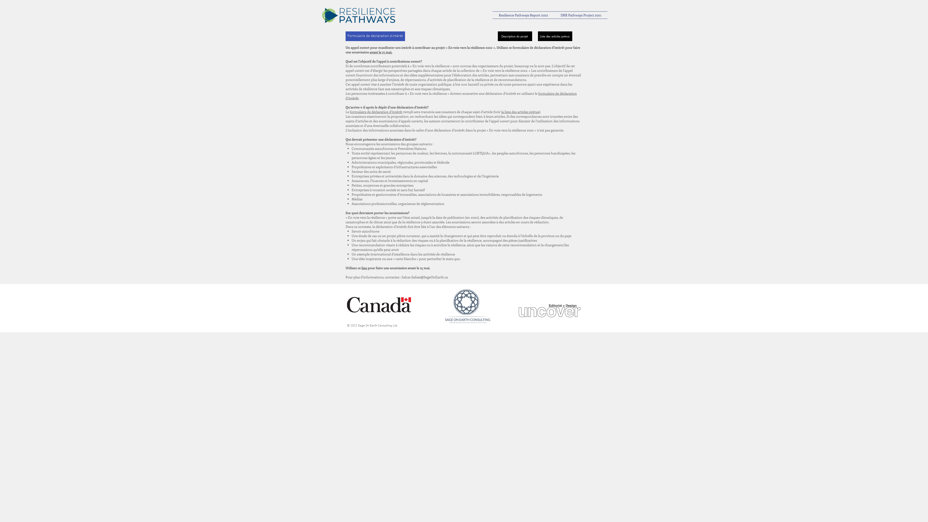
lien (364, 268)
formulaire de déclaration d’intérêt (376, 111)
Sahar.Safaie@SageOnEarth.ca (425, 277)
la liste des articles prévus (520, 111)
